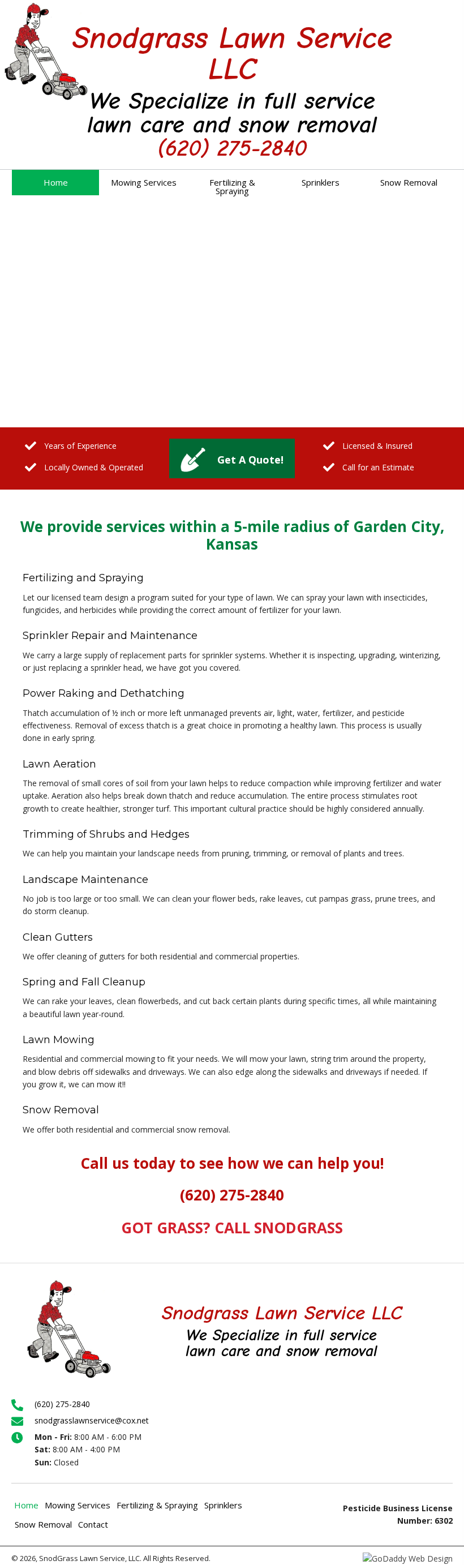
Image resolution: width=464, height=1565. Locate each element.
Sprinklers (223, 1505)
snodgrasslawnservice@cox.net (92, 1420)
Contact (93, 1524)
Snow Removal (43, 1524)
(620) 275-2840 (232, 148)
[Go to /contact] (232, 458)
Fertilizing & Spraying (157, 1505)
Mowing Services (77, 1505)
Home (26, 1505)
